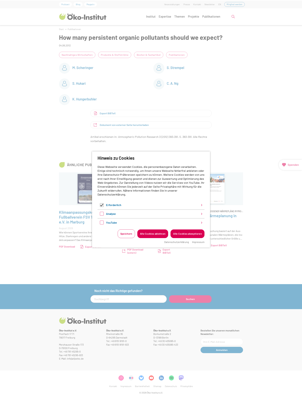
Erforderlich (113, 205)
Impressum (198, 241)
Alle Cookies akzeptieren (187, 233)
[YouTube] (102, 223)
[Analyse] (102, 214)
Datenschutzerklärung (111, 194)
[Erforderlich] (102, 206)
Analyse (111, 213)
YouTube (111, 222)
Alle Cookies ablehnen (153, 233)
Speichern (126, 233)
